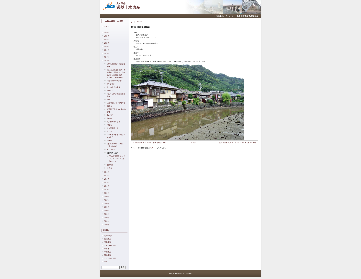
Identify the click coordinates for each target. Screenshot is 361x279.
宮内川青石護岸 (112, 153)
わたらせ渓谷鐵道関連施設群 (116, 95)
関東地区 (107, 242)
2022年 (106, 39)
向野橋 (109, 125)
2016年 (106, 61)
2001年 (106, 221)
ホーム (106, 27)
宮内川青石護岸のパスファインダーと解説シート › (238, 143)
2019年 (106, 50)
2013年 (106, 179)
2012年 (106, 183)
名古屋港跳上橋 (112, 128)
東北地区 (107, 239)
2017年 (106, 57)
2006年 (106, 204)
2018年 (106, 54)
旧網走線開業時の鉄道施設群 (116, 65)
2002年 (106, 218)
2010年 (106, 190)
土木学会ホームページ (224, 16)
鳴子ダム (110, 91)
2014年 (106, 175)
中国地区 (107, 252)
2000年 (106, 225)
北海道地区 (108, 236)
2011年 (106, 186)
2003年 (106, 214)
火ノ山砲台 (111, 150)
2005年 (106, 207)
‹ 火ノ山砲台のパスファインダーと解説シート (149, 143)
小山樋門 (110, 115)
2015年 (106, 172)
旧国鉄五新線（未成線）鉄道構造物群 (116, 145)
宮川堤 (109, 131)
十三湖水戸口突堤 (113, 87)
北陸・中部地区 (110, 245)
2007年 (106, 200)
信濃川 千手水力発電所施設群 (116, 110)
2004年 (106, 211)
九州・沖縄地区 (110, 258)
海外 (105, 262)
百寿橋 (109, 140)
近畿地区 (107, 249)
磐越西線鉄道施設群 (114, 81)
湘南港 (109, 118)
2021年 (106, 43)
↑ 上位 (193, 143)
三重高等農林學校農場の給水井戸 (116, 136)
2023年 (106, 36)
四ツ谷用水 (111, 84)
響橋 (108, 100)
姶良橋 (109, 168)
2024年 (106, 33)
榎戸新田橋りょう (113, 122)
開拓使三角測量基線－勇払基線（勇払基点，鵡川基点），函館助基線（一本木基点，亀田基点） (116, 74)
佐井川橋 (110, 165)
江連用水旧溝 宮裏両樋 (116, 103)
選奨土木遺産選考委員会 (247, 16)
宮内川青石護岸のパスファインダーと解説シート (117, 158)
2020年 (106, 47)
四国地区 (107, 255)
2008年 (106, 197)
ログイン (153, 148)
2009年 (106, 193)
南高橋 (109, 106)
